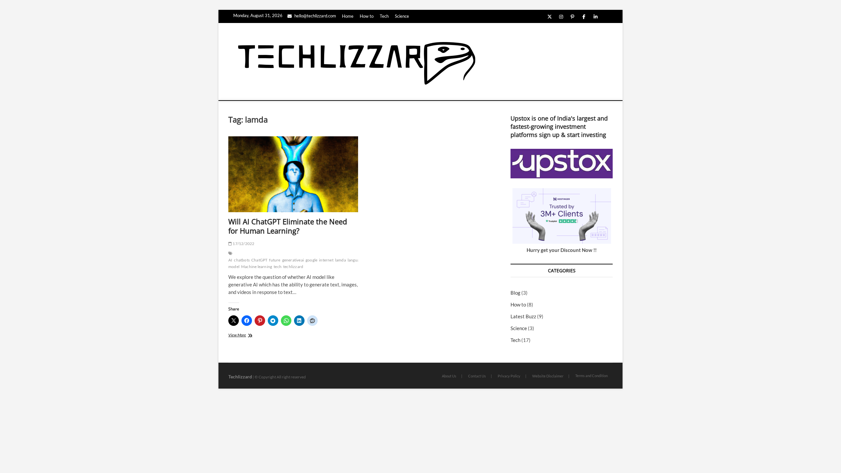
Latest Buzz (523, 316)
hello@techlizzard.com (314, 15)
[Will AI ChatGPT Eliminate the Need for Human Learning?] (293, 174)
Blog (515, 293)
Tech (384, 16)
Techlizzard (240, 376)
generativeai (293, 260)
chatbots (242, 260)
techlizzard (293, 266)
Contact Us (477, 376)
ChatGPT (259, 260)
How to (367, 16)
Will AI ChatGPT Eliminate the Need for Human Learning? (287, 226)
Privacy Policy (509, 376)
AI (230, 260)
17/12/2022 (243, 243)
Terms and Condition (591, 375)
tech (278, 266)
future (274, 260)
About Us (449, 376)
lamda (340, 260)
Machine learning (256, 266)
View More (244, 335)
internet (326, 260)
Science (402, 16)
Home (347, 16)
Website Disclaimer (547, 376)
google (311, 260)
